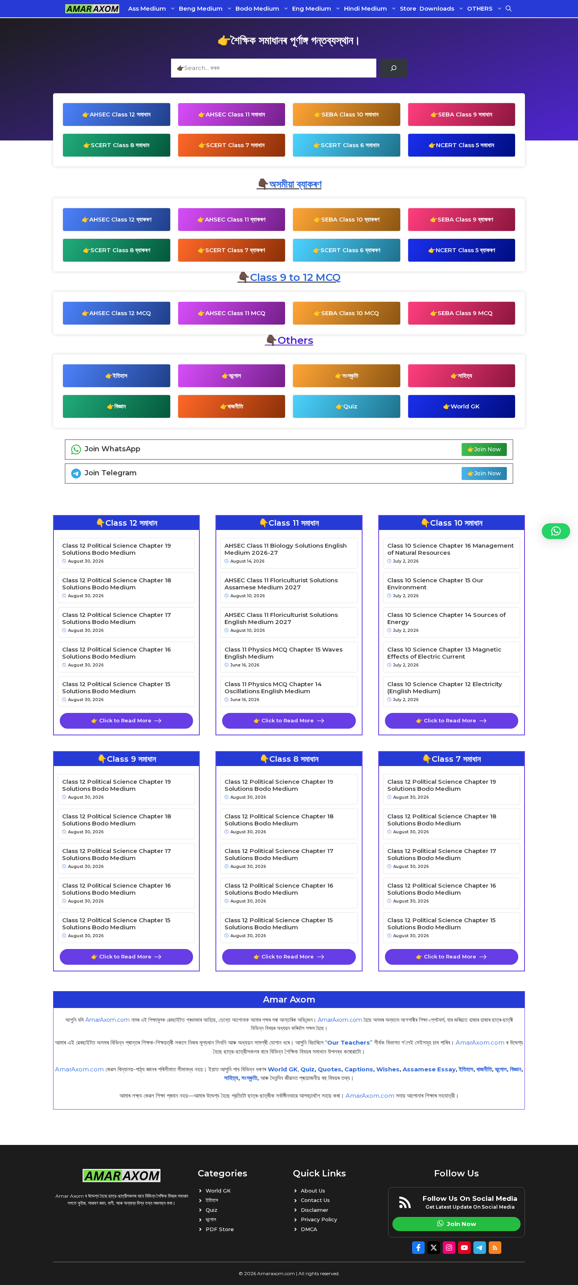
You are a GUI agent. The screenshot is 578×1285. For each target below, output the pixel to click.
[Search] (393, 68)
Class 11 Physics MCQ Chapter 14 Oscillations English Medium (273, 688)
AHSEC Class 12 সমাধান (120, 114)
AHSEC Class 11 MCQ (235, 313)
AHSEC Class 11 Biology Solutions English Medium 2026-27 (286, 549)
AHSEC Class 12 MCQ (120, 313)
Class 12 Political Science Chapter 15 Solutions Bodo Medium (116, 688)
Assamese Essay (429, 1069)
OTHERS (480, 8)
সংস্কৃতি (350, 375)
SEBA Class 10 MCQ (350, 313)
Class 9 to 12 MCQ (295, 277)
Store (408, 8)
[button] (508, 8)
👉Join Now (484, 449)
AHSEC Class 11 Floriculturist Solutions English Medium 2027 (281, 618)
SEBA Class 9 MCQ (465, 313)
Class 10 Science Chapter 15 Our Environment (435, 584)
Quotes (329, 1069)
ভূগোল (235, 375)
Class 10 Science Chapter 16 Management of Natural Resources (450, 549)
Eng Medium (311, 8)
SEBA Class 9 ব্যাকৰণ (465, 219)
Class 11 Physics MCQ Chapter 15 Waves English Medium (283, 653)
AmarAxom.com (107, 1019)
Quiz (350, 406)
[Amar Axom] (92, 8)
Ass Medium (147, 8)
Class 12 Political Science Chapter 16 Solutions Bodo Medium (116, 653)
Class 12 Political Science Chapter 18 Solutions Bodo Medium (116, 584)
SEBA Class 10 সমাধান (350, 114)
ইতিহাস (120, 375)
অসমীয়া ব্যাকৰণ (295, 184)
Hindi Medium (365, 8)
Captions (358, 1069)
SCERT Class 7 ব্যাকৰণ (235, 250)
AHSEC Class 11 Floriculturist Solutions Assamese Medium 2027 (281, 584)
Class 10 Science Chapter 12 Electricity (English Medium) (444, 688)
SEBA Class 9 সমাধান (465, 114)
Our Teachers (348, 1042)
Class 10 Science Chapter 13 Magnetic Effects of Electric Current (444, 653)
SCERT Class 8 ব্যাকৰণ (120, 250)
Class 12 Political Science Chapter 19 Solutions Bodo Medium (116, 549)
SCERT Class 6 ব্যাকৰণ (350, 250)
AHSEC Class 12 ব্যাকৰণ (120, 219)
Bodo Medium (257, 8)
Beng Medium (201, 8)
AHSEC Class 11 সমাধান (235, 114)
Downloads (437, 8)
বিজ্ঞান (120, 406)
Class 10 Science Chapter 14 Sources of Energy (446, 618)
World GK (465, 406)
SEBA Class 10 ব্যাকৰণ (350, 219)
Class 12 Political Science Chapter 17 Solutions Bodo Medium (116, 618)
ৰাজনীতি (235, 406)
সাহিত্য (465, 375)
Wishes (387, 1069)
